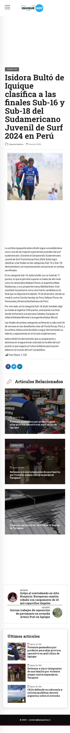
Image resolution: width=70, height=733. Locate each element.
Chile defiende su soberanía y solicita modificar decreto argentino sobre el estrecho (45, 692)
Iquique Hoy (12, 69)
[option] (35, 176)
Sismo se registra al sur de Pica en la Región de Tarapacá (35, 527)
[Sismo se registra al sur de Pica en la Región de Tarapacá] (35, 512)
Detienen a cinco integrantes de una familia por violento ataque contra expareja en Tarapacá (35, 474)
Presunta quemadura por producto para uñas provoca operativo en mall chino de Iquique (33, 424)
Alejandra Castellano (16, 144)
